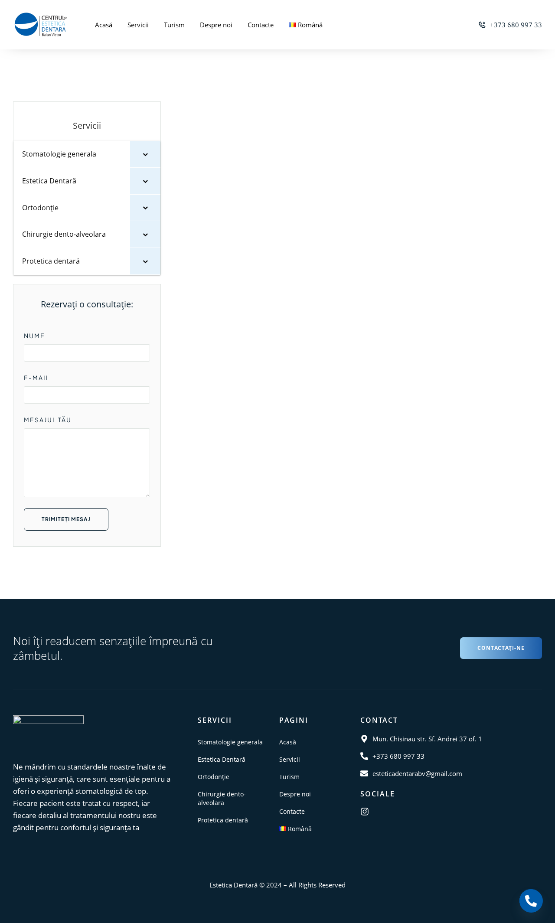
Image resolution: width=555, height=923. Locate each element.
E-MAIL (37, 378)
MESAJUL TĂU (48, 420)
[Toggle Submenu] (145, 154)
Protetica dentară (223, 820)
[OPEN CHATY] (530, 900)
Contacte (261, 24)
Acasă (103, 24)
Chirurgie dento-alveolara (222, 798)
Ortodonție (213, 777)
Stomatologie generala (230, 742)
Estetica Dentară (221, 759)
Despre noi (216, 24)
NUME (34, 335)
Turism (174, 24)
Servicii (138, 24)
